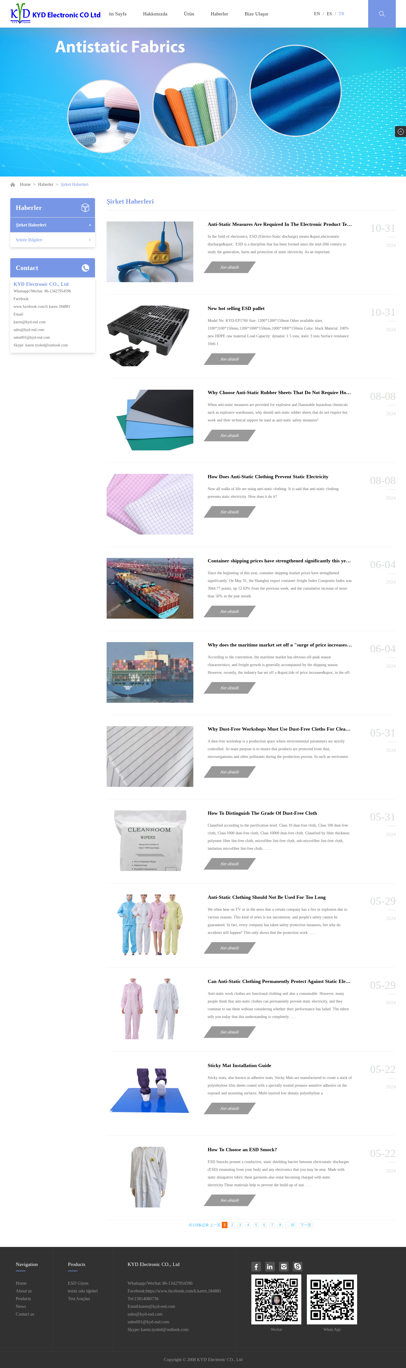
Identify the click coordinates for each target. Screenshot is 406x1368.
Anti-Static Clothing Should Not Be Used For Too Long (267, 897)
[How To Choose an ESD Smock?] (150, 1206)
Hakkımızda (155, 14)
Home (25, 184)
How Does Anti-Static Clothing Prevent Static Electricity (268, 476)
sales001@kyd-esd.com (32, 337)
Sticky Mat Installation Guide (239, 1065)
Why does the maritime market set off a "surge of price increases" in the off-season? (298, 645)
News (21, 1306)
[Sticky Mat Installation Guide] (150, 1121)
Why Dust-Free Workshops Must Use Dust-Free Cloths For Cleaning (281, 729)
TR (341, 13)
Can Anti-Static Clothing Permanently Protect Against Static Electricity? (285, 981)
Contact (27, 267)
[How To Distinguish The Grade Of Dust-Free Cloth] (150, 869)
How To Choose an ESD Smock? (242, 1149)
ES (329, 13)
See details (230, 267)
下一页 (305, 1225)
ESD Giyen (78, 1283)
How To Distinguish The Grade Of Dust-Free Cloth (262, 813)
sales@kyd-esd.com (29, 330)
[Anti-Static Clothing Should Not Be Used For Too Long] (150, 953)
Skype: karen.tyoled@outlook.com (41, 345)
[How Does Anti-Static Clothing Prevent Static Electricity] (150, 533)
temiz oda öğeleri (83, 1291)
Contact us (25, 1314)
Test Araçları (79, 1298)
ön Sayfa (117, 14)
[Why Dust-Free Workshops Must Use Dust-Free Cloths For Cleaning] (150, 785)
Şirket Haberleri (31, 225)
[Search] (382, 14)
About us (24, 1291)
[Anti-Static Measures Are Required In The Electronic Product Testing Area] (150, 280)
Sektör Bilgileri (29, 239)
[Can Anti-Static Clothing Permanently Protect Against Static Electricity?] (150, 1037)
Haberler (219, 14)
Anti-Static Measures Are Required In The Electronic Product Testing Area (288, 224)
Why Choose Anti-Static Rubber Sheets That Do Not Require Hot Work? (286, 392)
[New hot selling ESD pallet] (150, 364)
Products (23, 1298)
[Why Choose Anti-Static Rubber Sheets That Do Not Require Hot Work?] (150, 449)
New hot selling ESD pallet (236, 308)
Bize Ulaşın (256, 14)
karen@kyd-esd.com (30, 322)
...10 (290, 1225)
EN (317, 13)
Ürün (189, 14)
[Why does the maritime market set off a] (150, 701)
